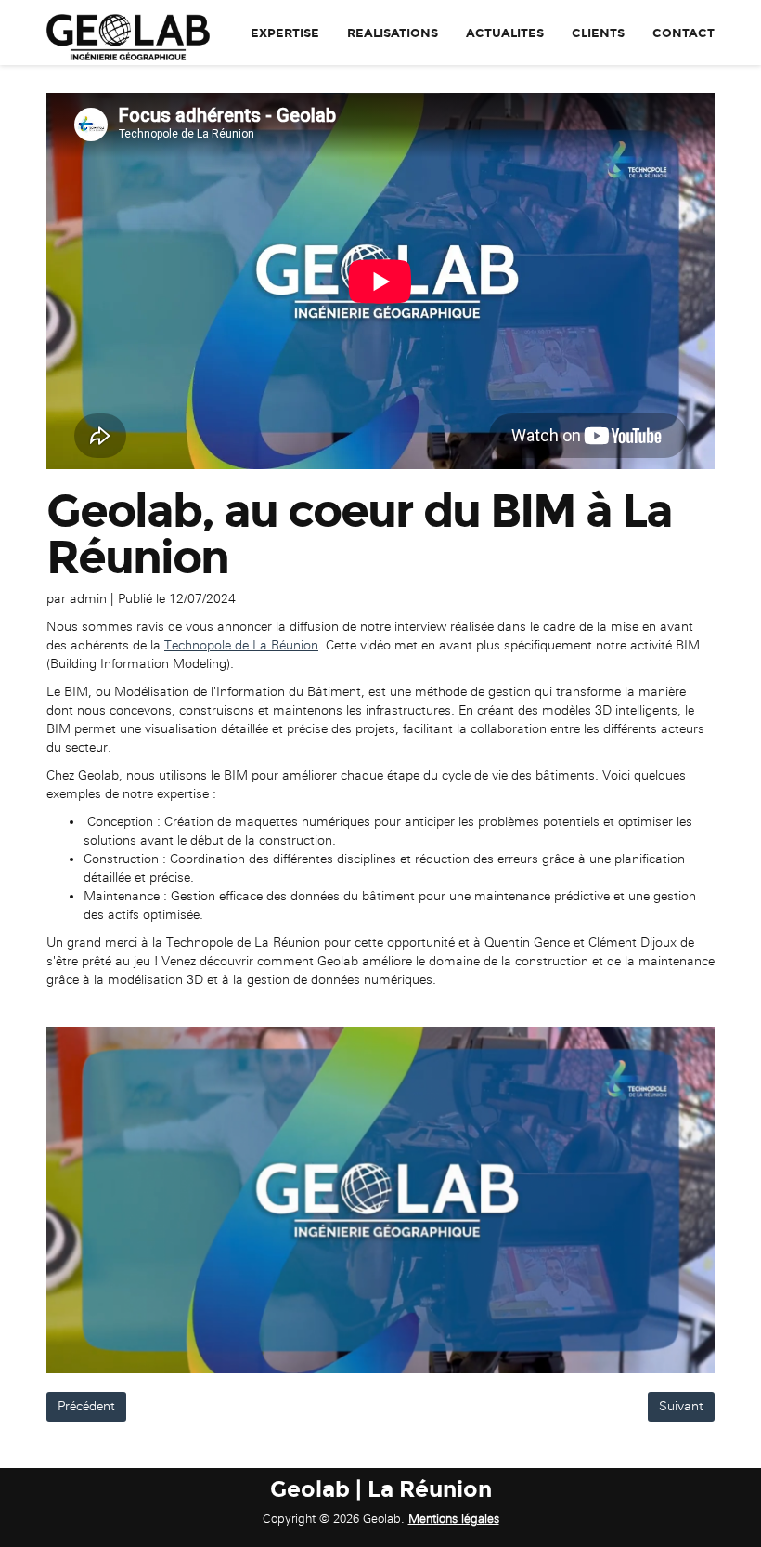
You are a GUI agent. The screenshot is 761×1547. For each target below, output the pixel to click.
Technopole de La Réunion (241, 645)
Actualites (505, 33)
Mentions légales (453, 1519)
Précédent (86, 1406)
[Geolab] (121, 32)
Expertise (285, 33)
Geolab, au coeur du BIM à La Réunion (359, 534)
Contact (683, 33)
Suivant (681, 1406)
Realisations (392, 33)
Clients (598, 33)
